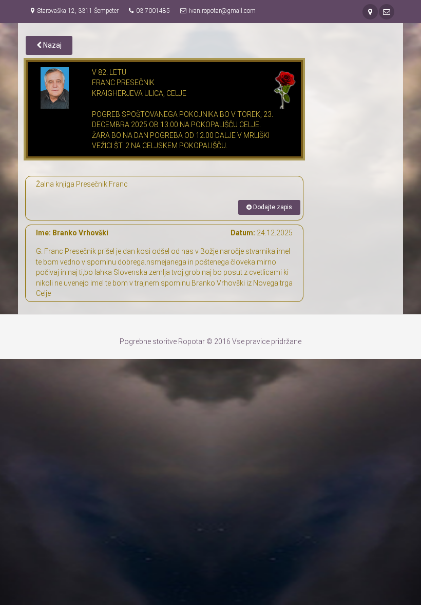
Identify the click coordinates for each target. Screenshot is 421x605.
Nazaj (52, 45)
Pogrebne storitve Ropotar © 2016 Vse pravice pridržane (210, 341)
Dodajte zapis (272, 207)
